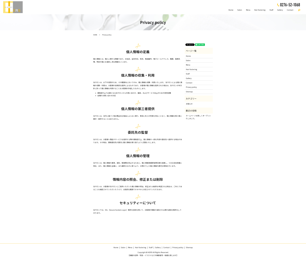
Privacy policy (191, 87)
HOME (95, 35)
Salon (239, 10)
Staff (271, 10)
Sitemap (189, 91)
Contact (290, 10)
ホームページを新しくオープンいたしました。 (198, 116)
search (299, 10)
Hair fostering (259, 10)
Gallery (280, 10)
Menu (248, 10)
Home (230, 10)
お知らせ (189, 104)
